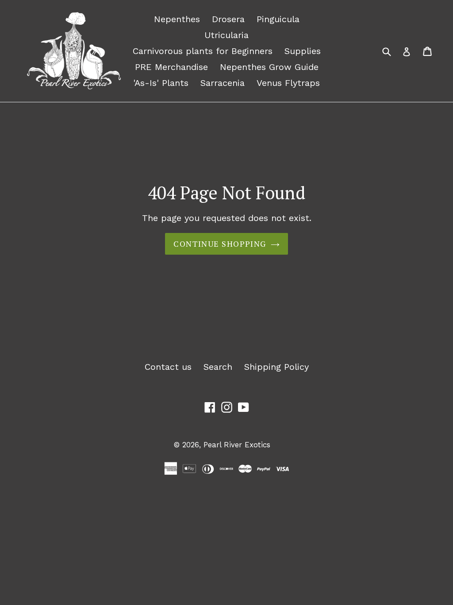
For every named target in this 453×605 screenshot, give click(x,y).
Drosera (228, 19)
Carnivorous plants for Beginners (203, 51)
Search (217, 366)
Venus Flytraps (288, 83)
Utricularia (226, 35)
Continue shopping (219, 243)
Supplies (302, 51)
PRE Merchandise (171, 67)
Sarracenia (222, 83)
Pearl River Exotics (236, 444)
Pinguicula (278, 19)
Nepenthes (177, 19)
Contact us (168, 366)
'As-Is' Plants (160, 83)
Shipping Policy (276, 366)
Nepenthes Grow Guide (269, 67)
